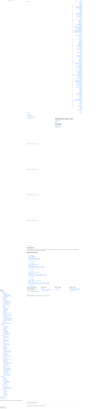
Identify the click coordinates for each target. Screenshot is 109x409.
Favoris (57, 288)
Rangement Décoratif (78, 81)
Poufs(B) (80, 53)
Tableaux (80, 40)
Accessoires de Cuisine (78, 62)
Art (81, 37)
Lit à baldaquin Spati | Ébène (36, 267)
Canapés (80, 4)
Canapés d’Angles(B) (79, 7)
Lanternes (80, 103)
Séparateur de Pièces (78, 35)
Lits (81, 18)
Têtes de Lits (80, 20)
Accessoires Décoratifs (78, 78)
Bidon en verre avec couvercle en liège (39, 283)
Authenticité (80, 29)
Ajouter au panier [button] (31, 257)
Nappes (81, 64)
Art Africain (80, 38)
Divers (81, 33)
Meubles (80, 3)
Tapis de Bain (80, 72)
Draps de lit (80, 69)
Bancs (81, 11)
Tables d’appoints (79, 16)
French (11, 0)
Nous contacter (72, 290)
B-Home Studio (79, 109)
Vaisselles (80, 59)
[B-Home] (50, 1)
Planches (80, 58)
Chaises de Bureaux (79, 14)
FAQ (43, 288)
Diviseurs (80, 34)
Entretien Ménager (79, 65)
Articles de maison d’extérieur (77, 100)
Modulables (80, 8)
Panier (81, 79)
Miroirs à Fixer (79, 48)
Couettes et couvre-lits (78, 70)
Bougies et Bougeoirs (78, 80)
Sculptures (80, 39)
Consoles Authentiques (78, 31)
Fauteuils (80, 5)
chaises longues (79, 93)
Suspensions (80, 43)
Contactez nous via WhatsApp (75, 289)
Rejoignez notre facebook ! (74, 288)
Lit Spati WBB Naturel (34, 259)
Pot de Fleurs (80, 84)
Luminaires (80, 41)
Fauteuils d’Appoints (79, 13)
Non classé (30, 115)
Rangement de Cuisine (78, 63)
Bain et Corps (80, 73)
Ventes (81, 108)
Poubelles (80, 66)
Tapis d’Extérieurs (79, 56)
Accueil (29, 114)
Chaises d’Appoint (79, 94)
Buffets (81, 26)
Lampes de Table (79, 45)
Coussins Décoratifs (79, 85)
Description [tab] (30, 245)
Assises (81, 10)
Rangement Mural (79, 28)
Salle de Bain (80, 71)
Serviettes (5, 365)
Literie (81, 17)
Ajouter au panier (58, 124)
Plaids (81, 86)
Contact (81, 110)
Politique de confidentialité (46, 289)
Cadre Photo (80, 83)
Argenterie (80, 60)
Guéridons (80, 15)
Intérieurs (80, 36)
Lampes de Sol (79, 44)
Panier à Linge (6, 364)
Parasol (81, 107)
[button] (58, 120)
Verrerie (80, 61)
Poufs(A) (80, 51)
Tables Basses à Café (78, 99)
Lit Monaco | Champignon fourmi (37, 275)
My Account (58, 289)
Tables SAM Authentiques (78, 32)
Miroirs (81, 47)
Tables (81, 97)
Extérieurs (80, 88)
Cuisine (81, 57)
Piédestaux (80, 21)
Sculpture (80, 106)
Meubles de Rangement (78, 27)
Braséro (81, 102)
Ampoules (80, 42)
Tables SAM (80, 98)
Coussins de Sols (79, 52)
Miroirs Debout (79, 49)
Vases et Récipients (79, 87)
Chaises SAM (80, 12)
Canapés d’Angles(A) (79, 6)
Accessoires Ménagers (78, 67)
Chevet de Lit (80, 19)
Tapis (81, 54)
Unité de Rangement (7, 313)
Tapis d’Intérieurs (79, 55)
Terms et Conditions (45, 290)
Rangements (5, 312)
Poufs (81, 50)
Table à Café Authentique (78, 30)
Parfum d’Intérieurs (79, 82)
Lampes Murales (79, 46)
